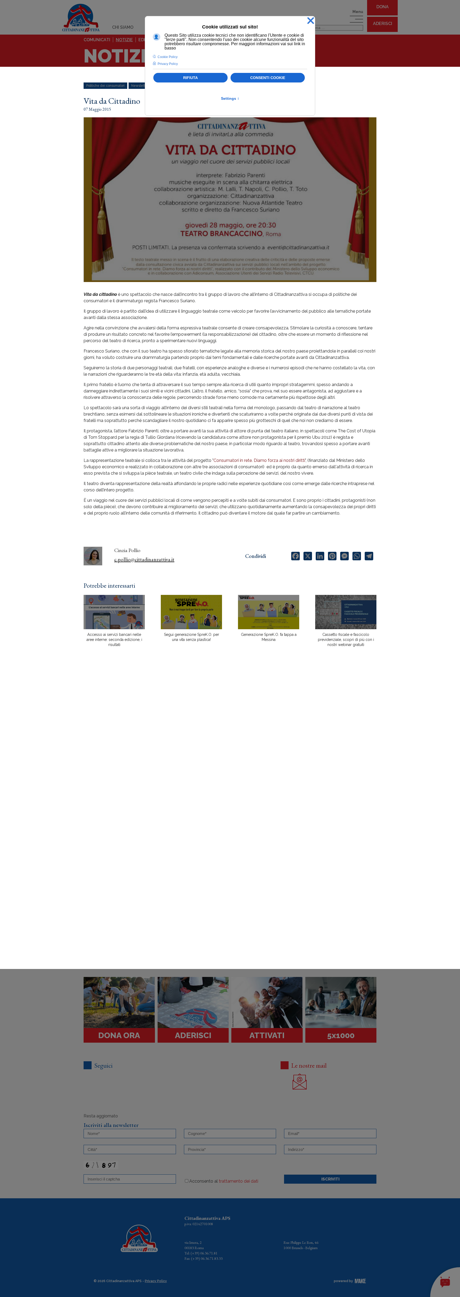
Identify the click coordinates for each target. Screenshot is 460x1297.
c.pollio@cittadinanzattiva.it (144, 559)
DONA (382, 6)
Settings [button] (230, 98)
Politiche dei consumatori (105, 86)
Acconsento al (223, 1181)
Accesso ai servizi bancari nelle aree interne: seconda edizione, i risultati (114, 639)
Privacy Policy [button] (168, 64)
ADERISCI (382, 23)
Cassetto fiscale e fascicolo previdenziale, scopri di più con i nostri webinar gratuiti (346, 639)
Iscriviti (330, 1179)
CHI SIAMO (122, 27)
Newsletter (139, 86)
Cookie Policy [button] (168, 57)
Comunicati (97, 39)
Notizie (124, 39)
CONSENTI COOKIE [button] (267, 78)
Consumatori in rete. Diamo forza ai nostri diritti (259, 460)
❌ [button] (310, 21)
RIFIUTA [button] (190, 78)
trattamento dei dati (238, 1181)
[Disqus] (230, 744)
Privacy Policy (156, 1281)
